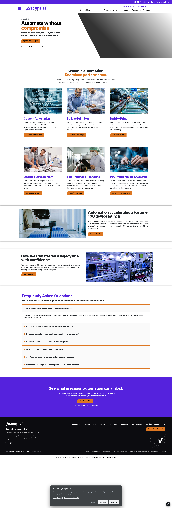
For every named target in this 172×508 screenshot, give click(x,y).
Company (124, 424)
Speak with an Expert (30, 41)
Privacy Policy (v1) (58, 498)
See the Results (95, 234)
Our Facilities (137, 424)
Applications (89, 424)
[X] (11, 443)
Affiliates (163, 451)
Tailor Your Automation (34, 135)
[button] (86, 308)
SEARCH (129, 6)
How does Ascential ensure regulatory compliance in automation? (52, 334)
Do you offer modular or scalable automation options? (47, 342)
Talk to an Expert (85, 400)
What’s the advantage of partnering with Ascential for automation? (53, 365)
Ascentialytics (144, 2)
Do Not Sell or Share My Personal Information (70, 457)
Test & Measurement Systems (161, 2)
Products (101, 424)
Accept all (114, 502)
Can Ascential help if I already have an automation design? (49, 326)
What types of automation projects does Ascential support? (50, 308)
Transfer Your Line (75, 193)
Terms (87, 451)
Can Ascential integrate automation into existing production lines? (52, 357)
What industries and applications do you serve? (45, 349)
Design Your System (33, 193)
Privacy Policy (96, 451)
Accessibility (155, 451)
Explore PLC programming (121, 193)
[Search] (164, 424)
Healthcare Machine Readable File (139, 451)
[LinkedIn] (7, 443)
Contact (142, 6)
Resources (113, 424)
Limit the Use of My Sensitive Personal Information (100, 457)
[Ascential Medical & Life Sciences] (32, 424)
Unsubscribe (106, 451)
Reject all (103, 502)
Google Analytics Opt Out (119, 451)
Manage (93, 502)
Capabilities (76, 424)
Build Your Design (118, 135)
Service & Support (153, 424)
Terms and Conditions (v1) (71, 498)
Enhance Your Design (76, 135)
